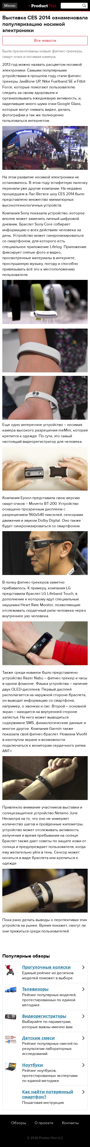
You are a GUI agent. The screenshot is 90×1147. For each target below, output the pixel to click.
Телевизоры (35, 989)
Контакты (70, 1123)
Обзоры (18, 1123)
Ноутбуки (32, 1065)
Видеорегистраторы (44, 1016)
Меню (9, 5)
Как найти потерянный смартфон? (47, 1094)
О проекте (44, 1123)
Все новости (45, 40)
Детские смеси (38, 1038)
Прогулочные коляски (46, 967)
